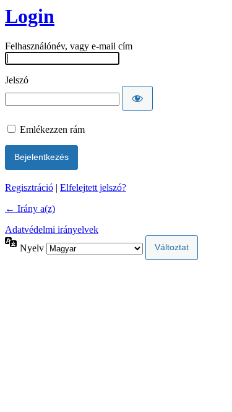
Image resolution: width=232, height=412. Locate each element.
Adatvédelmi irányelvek (51, 229)
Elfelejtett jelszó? (93, 187)
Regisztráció (29, 187)
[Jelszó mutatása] (137, 98)
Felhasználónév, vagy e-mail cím (68, 46)
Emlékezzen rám (52, 129)
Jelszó (16, 80)
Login (29, 16)
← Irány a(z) (30, 208)
